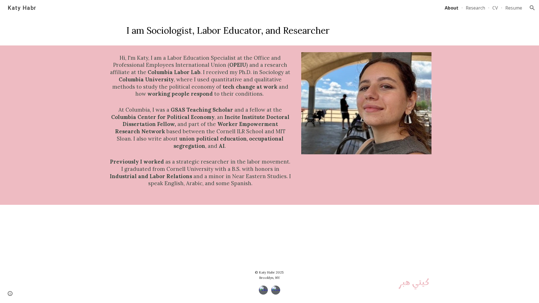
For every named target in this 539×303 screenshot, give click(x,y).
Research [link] (475, 8)
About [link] (451, 8)
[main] (228, 30)
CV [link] (495, 8)
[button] (532, 8)
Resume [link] (513, 8)
